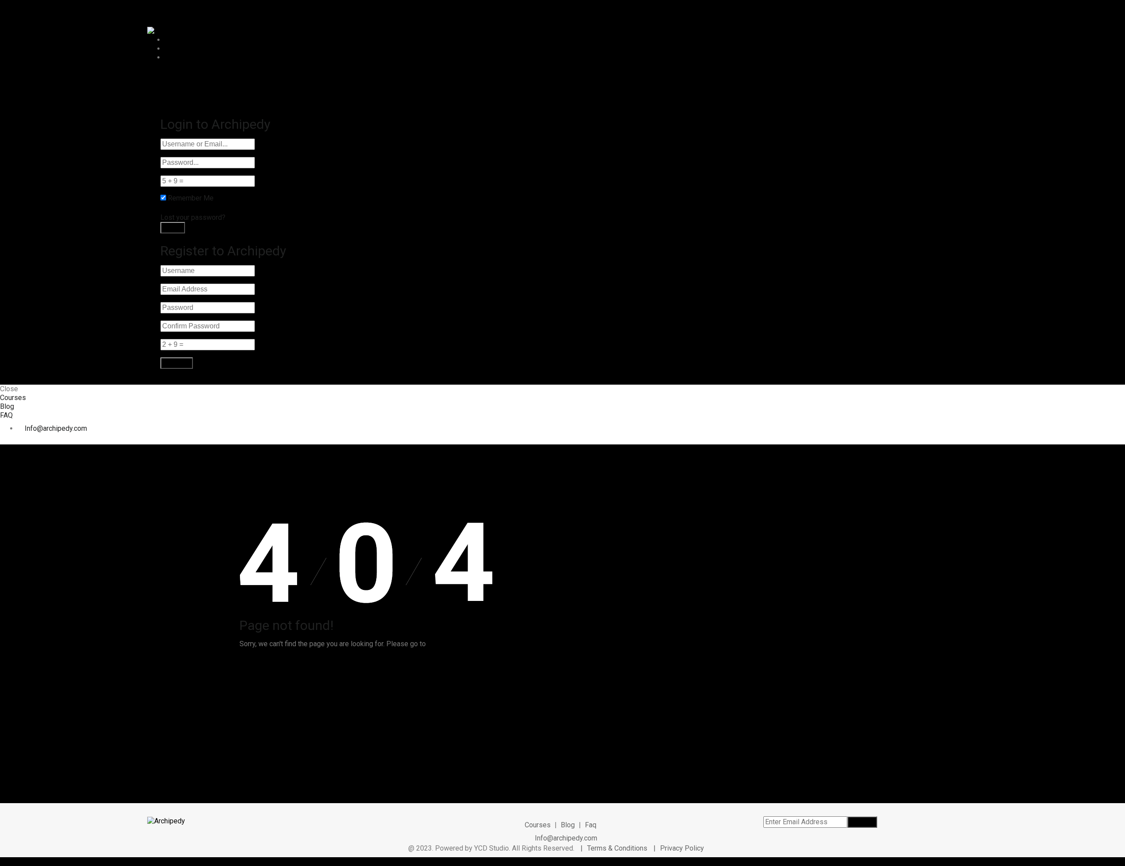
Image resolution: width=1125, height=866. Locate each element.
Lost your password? (192, 217)
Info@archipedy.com (56, 428)
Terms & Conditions (618, 848)
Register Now (242, 86)
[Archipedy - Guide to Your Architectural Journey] (166, 30)
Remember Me (191, 198)
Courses (178, 40)
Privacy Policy (682, 848)
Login (202, 75)
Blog (172, 48)
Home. (437, 644)
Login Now (237, 102)
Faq (590, 825)
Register (175, 75)
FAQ (171, 57)
